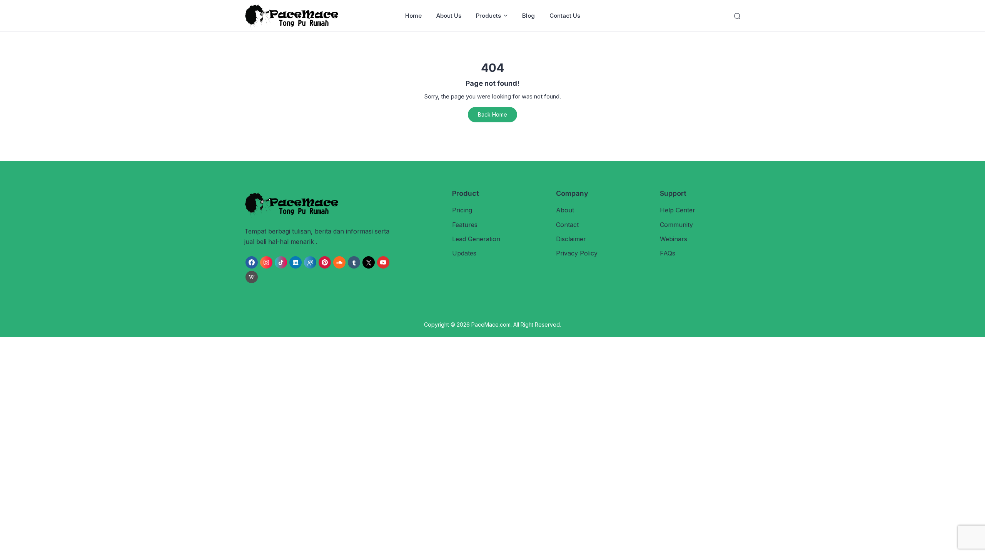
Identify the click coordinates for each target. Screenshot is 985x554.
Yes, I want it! (529, 347)
